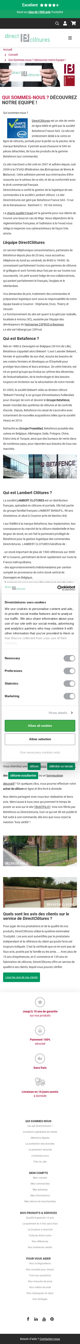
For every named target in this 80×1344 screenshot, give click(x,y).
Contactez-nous (40, 1155)
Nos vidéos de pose (40, 1287)
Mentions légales (40, 1137)
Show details (58, 713)
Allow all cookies (40, 725)
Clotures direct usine (40, 1235)
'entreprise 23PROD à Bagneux (44, 324)
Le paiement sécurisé (40, 1149)
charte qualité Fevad (20, 213)
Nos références (40, 1241)
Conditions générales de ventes (40, 1132)
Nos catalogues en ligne (40, 1293)
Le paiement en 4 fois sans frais (40, 1223)
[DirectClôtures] (27, 38)
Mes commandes (40, 1183)
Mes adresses (40, 1189)
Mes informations (40, 1195)
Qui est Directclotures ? (40, 1126)
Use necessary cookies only (40, 752)
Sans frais (40, 1067)
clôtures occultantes (23, 775)
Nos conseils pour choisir (40, 1269)
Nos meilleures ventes (40, 1247)
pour (38, 766)
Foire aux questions (40, 1275)
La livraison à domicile (40, 1229)
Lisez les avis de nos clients (21, 977)
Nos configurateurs (40, 1263)
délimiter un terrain (61, 766)
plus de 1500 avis (39, 12)
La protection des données (40, 1143)
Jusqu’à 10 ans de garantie (40, 1013)
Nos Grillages (40, 1299)
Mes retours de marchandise (40, 1201)
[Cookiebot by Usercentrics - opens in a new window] (57, 588)
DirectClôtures (41, 120)
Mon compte (40, 1177)
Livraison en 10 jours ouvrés (40, 1093)
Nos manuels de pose (40, 1281)
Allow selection (40, 739)
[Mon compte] (65, 23)
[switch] (69, 671)
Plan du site (40, 1161)
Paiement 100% (40, 1041)
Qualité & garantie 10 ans (40, 1217)
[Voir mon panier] (73, 23)
